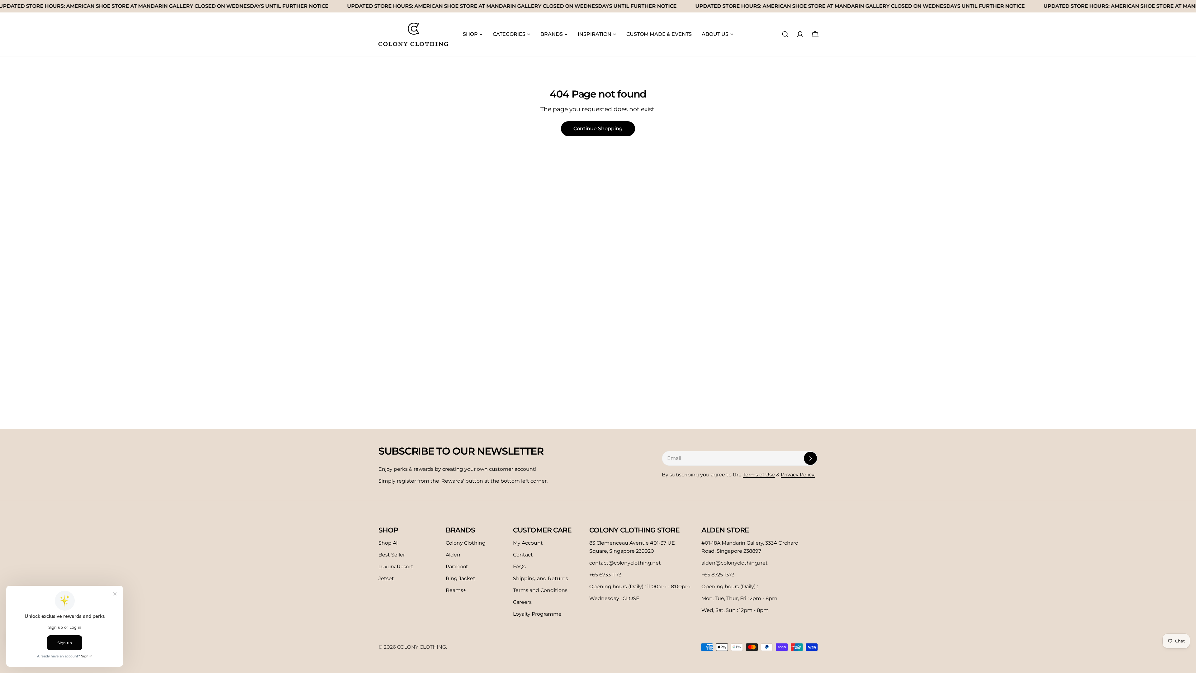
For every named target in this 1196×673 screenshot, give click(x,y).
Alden (453, 555)
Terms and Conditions (540, 590)
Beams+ (456, 590)
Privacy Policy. (798, 475)
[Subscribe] (810, 458)
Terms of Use (759, 475)
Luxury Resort (395, 567)
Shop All (388, 543)
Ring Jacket (460, 578)
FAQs (519, 567)
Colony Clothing (466, 543)
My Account (528, 543)
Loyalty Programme (537, 614)
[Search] (785, 34)
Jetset (386, 578)
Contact (523, 555)
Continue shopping (598, 128)
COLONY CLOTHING (421, 647)
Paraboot (457, 567)
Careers (522, 602)
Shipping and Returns (540, 578)
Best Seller (391, 555)
